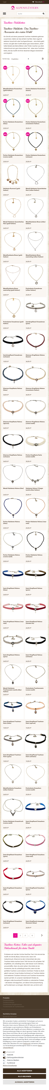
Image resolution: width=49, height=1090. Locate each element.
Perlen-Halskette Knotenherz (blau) (13, 123)
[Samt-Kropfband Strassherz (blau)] (35, 807)
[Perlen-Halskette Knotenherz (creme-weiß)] (13, 141)
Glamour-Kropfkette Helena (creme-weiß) (35, 422)
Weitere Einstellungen (10, 1065)
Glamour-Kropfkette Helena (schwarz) (12, 456)
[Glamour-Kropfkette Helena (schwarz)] (13, 441)
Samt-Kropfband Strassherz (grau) (35, 889)
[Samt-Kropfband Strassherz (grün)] (13, 840)
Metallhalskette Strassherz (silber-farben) (12, 789)
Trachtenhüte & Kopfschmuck (12, 1004)
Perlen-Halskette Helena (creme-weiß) (11, 556)
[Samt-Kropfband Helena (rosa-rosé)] (13, 607)
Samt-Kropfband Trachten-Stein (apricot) (35, 722)
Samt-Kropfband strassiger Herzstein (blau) (35, 922)
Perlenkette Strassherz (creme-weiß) (33, 789)
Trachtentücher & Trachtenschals (13, 1007)
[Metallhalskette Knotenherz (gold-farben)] (13, 75)
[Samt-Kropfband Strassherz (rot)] (13, 874)
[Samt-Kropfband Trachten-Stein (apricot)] (35, 707)
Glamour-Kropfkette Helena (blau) (12, 389)
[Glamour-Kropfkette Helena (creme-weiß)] (35, 408)
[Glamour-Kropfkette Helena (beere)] (35, 341)
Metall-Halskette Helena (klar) (13, 488)
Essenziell (11, 1052)
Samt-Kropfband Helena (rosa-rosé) (13, 622)
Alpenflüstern (24, 8)
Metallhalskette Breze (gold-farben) (12, 256)
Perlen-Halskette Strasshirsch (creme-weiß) (13, 822)
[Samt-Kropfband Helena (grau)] (13, 641)
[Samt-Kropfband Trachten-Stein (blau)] (13, 707)
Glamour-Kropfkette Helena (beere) (35, 356)
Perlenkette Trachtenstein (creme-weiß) (35, 689)
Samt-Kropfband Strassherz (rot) (12, 889)
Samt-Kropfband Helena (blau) (11, 589)
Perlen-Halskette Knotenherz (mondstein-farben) (35, 123)
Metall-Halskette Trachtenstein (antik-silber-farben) (12, 690)
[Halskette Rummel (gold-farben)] (13, 174)
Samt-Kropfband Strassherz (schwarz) (12, 922)
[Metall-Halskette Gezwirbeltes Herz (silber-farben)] (35, 174)
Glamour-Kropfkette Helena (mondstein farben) (35, 389)
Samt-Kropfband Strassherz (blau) (35, 822)
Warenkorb (39, 2)
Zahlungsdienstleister (15, 1057)
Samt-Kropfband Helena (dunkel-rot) (34, 622)
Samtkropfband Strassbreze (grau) (35, 322)
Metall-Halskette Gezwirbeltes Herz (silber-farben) (36, 189)
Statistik (10, 1055)
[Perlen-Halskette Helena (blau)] (13, 507)
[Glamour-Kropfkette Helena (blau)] (13, 374)
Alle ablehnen (24, 1076)
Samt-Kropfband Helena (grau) (11, 656)
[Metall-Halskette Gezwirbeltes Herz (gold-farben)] (13, 208)
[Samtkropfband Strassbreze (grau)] (35, 308)
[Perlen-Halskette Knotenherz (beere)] (35, 75)
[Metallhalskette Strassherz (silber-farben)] (13, 774)
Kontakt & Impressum (10, 1016)
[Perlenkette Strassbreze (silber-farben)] (35, 274)
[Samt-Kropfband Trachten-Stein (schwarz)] (35, 741)
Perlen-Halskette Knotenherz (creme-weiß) (13, 156)
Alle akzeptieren (24, 1071)
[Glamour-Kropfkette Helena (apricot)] (13, 408)
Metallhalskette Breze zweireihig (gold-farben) (11, 289)
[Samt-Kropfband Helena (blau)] (13, 574)
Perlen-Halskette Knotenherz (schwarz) (35, 156)
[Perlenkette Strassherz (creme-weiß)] (35, 774)
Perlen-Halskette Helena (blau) (11, 522)
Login (4, 2)
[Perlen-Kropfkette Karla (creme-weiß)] (35, 441)
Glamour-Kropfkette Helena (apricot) (12, 422)
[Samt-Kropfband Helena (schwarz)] (35, 641)
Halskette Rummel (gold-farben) (11, 189)
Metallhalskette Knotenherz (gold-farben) (12, 89)
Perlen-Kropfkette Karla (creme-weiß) (34, 456)
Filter (42, 59)
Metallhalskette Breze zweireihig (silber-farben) (34, 256)
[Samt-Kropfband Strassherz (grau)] (35, 874)
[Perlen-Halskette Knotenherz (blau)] (13, 108)
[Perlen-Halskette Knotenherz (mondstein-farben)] (35, 108)
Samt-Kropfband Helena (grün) (34, 589)
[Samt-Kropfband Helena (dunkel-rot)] (35, 607)
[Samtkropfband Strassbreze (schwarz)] (13, 341)
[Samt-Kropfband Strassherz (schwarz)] (13, 907)
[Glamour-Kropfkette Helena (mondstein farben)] (35, 374)
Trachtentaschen (8, 1000)
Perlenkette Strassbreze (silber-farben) (34, 289)
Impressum (27, 1043)
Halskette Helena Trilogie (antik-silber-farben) (34, 489)
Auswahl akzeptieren (24, 1082)
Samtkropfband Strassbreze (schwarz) (12, 356)
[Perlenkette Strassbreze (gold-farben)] (13, 308)
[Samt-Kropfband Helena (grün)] (35, 574)
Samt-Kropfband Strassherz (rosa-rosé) (35, 855)
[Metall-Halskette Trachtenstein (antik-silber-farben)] (13, 674)
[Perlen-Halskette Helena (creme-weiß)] (13, 541)
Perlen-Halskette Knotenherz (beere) (35, 89)
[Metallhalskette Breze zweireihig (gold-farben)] (13, 274)
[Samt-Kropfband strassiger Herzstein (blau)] (35, 907)
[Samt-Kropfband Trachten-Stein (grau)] (13, 741)
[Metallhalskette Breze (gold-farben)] (13, 241)
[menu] (4, 13)
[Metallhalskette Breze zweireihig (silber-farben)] (35, 241)
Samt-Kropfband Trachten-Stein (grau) (12, 755)
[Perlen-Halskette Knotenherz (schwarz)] (35, 141)
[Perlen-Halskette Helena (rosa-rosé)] (35, 507)
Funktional (11, 1063)
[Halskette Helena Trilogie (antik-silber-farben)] (35, 474)
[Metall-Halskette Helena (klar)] (13, 474)
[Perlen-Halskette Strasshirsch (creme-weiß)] (13, 807)
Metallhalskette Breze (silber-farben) (36, 222)
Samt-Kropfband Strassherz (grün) (12, 855)
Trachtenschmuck (8, 1002)
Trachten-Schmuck (20, 975)
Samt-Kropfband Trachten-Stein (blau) (12, 722)
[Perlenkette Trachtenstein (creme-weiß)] (35, 674)
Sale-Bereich (27, 978)
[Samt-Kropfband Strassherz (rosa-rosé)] (35, 840)
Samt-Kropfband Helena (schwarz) (34, 656)
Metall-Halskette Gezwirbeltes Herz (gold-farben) (13, 222)
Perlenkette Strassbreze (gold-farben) (13, 322)
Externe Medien (13, 1060)
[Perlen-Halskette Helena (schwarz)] (35, 541)
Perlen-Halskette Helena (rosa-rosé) (36, 522)
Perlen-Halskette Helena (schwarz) (34, 556)
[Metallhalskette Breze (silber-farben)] (35, 208)
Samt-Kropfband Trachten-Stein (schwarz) (35, 755)
